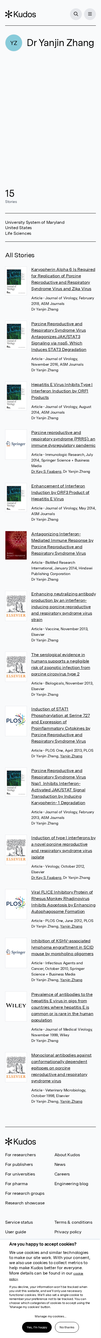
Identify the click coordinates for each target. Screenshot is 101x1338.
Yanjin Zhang (71, 756)
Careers (62, 1174)
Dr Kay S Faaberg (46, 471)
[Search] (76, 14)
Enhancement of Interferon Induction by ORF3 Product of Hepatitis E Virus (60, 492)
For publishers (19, 1164)
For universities (20, 1174)
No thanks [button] (67, 1327)
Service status (19, 1222)
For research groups (24, 1193)
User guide (15, 1231)
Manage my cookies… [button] (50, 1316)
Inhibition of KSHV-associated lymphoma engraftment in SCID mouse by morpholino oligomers (62, 947)
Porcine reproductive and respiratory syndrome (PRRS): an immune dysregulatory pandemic (63, 439)
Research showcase (25, 1202)
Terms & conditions (73, 1222)
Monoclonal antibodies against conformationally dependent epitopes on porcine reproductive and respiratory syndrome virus (61, 1068)
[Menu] (90, 14)
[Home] (20, 14)
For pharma (16, 1183)
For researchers (20, 1154)
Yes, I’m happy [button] (37, 1327)
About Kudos (67, 1154)
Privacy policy (67, 1231)
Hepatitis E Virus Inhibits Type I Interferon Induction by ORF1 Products (62, 391)
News (59, 1164)
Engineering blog (71, 1183)
